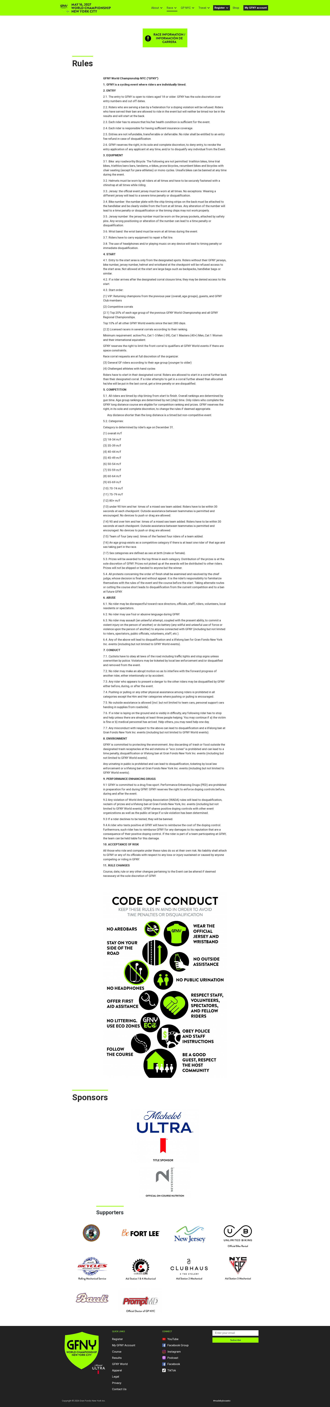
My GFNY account (256, 7)
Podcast (172, 1358)
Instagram (174, 1351)
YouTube (172, 1339)
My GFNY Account (123, 1345)
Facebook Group (178, 1345)
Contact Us (119, 1389)
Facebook (173, 1364)
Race (170, 7)
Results (117, 1358)
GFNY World (120, 1364)
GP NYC (186, 7)
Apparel (117, 1370)
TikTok (171, 1370)
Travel (202, 7)
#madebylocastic (221, 1400)
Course (116, 1351)
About (155, 7)
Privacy (116, 1383)
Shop (236, 7)
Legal (115, 1376)
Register (219, 7)
